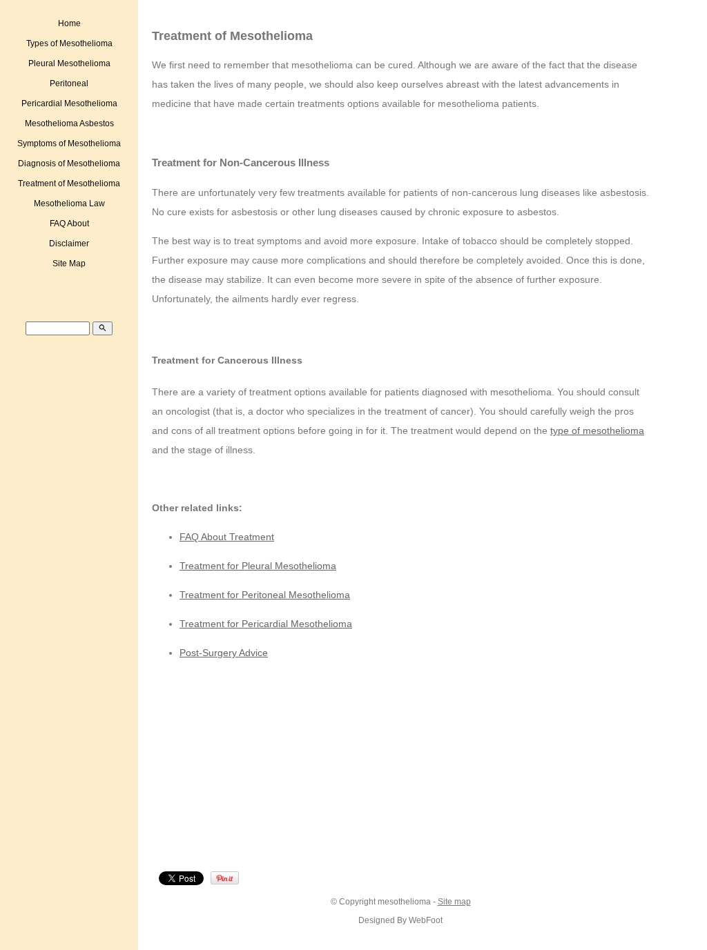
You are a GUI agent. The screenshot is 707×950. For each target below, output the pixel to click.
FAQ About (69, 223)
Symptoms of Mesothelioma (69, 143)
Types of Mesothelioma (69, 43)
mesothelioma (404, 901)
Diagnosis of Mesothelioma (69, 163)
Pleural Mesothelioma (69, 63)
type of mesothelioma (597, 430)
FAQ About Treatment (227, 536)
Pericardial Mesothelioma (69, 103)
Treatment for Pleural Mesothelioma (258, 565)
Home (69, 23)
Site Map (69, 263)
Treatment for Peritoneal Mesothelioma (265, 594)
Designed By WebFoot (400, 920)
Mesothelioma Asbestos (69, 123)
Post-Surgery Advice (224, 652)
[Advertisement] (273, 768)
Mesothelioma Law (69, 203)
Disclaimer (69, 243)
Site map (454, 901)
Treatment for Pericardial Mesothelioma (266, 623)
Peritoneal (69, 83)
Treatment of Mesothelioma (69, 183)
